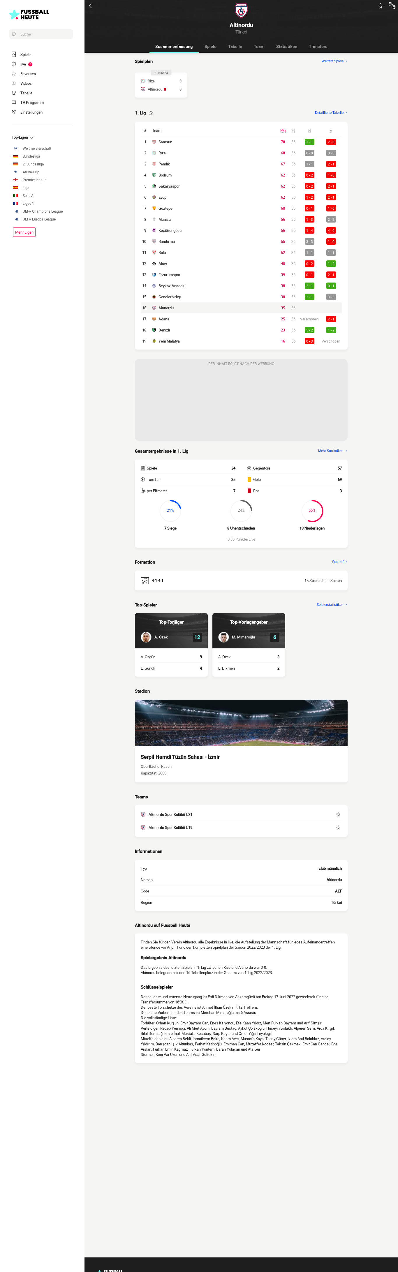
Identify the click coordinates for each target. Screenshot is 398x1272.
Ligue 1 (28, 203)
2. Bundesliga (33, 164)
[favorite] (380, 6)
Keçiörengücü (170, 230)
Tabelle (235, 46)
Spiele (210, 46)
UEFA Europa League (39, 219)
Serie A (28, 195)
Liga (26, 187)
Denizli (164, 330)
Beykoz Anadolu (172, 285)
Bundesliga (31, 156)
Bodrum (165, 175)
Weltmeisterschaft (37, 148)
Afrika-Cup (31, 172)
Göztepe (165, 208)
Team (259, 46)
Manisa (165, 219)
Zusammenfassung (174, 46)
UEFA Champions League (43, 211)
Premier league (34, 179)
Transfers (318, 46)
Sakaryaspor (169, 186)
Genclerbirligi (170, 296)
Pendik (164, 164)
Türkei (336, 902)
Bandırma (167, 241)
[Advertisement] (241, 404)
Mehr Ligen (24, 232)
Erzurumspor (169, 274)
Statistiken (286, 46)
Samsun (165, 141)
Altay (163, 263)
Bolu (162, 252)
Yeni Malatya (169, 341)
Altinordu (166, 307)
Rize (162, 153)
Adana (164, 319)
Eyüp (162, 197)
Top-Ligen (20, 137)
